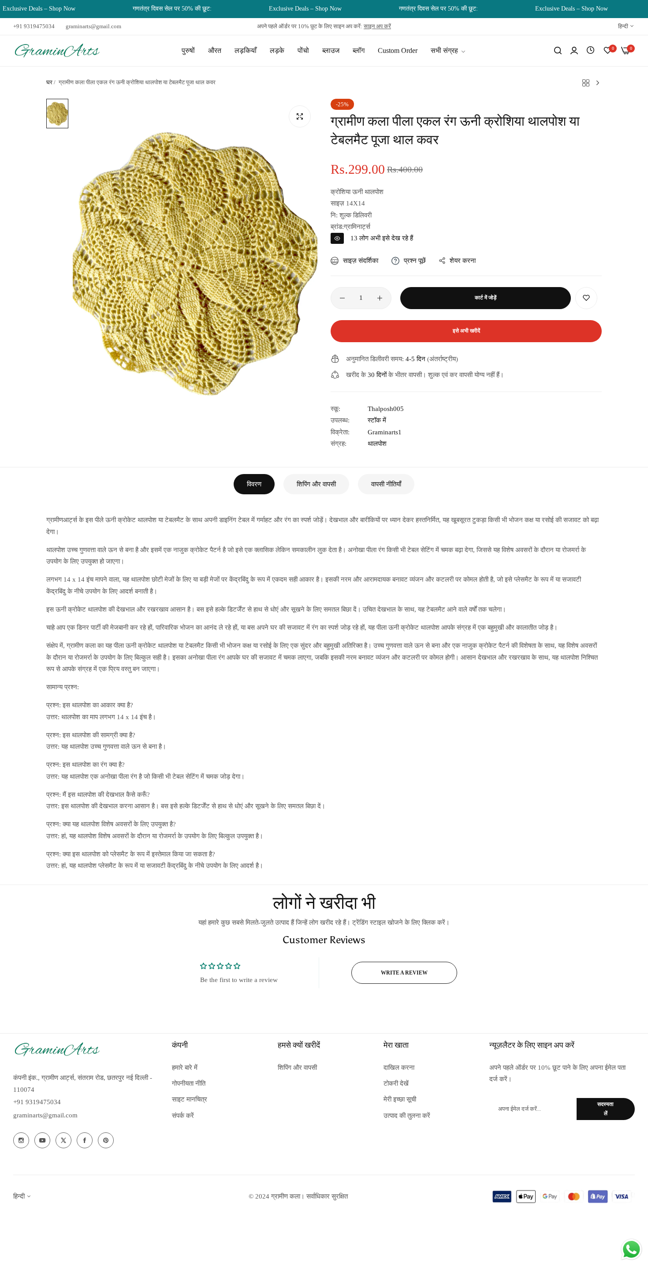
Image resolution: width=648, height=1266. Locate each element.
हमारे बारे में (184, 1067)
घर (49, 82)
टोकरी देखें (396, 1083)
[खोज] (558, 50)
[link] (448, 50)
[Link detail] (21, 1140)
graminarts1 (385, 432)
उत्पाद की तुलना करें (407, 1115)
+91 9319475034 (37, 1101)
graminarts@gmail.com (45, 1115)
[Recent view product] (590, 50)
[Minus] (342, 298)
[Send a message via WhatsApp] (631, 1249)
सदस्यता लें (605, 1109)
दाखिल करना (399, 1067)
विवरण (254, 484)
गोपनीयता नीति (188, 1083)
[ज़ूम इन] (300, 116)
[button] (586, 298)
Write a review (404, 973)
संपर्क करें (183, 1115)
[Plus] (379, 298)
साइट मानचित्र (189, 1099)
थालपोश (377, 443)
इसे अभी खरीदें (466, 331)
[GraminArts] (57, 50)
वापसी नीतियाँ (386, 484)
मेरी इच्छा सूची (400, 1099)
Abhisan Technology (414, 1196)
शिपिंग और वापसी (316, 484)
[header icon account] (574, 50)
